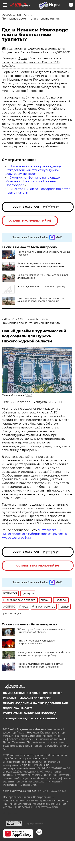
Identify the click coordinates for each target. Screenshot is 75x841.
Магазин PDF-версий (35, 698)
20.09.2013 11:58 (11, 14)
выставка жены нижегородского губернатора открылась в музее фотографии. (34, 533)
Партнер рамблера (34, 823)
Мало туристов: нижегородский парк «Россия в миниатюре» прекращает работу (43, 654)
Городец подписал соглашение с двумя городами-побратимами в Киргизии (40, 665)
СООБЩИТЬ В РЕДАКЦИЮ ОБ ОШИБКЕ (30, 718)
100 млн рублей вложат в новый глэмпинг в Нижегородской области (42, 630)
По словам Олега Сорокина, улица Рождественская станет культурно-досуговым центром (33, 170)
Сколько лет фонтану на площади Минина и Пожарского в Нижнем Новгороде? (32, 181)
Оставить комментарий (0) (30, 220)
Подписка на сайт (17, 708)
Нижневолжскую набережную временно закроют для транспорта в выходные (40, 299)
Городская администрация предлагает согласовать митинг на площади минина (40, 265)
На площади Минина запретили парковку (41, 286)
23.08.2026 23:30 (12, 319)
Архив (23, 58)
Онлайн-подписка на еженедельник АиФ (35, 703)
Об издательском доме (21, 693)
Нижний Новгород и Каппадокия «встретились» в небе (36, 642)
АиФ (29, 395)
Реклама (10, 698)
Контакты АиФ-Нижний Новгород (29, 713)
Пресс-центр (52, 693)
